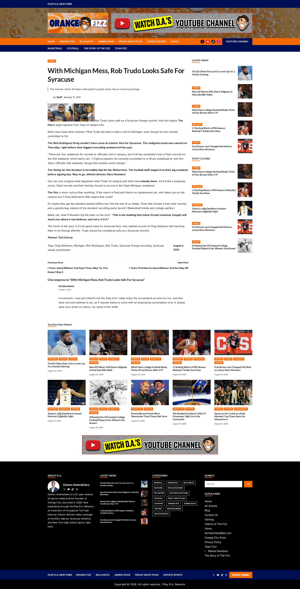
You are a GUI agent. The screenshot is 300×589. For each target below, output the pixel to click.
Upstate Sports (241, 409)
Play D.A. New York (60, 3)
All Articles (211, 505)
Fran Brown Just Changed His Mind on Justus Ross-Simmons (212, 148)
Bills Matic (53, 359)
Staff (59, 97)
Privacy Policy (213, 542)
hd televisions (66, 286)
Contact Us (211, 514)
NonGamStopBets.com (218, 533)
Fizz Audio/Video (175, 488)
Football (52, 61)
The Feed (72, 359)
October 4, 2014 (65, 290)
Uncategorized (174, 509)
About (208, 501)
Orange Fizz (113, 359)
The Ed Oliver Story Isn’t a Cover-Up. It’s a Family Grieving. (66, 365)
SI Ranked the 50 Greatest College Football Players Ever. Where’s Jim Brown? (214, 247)
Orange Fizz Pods (215, 537)
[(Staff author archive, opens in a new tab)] (50, 98)
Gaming (209, 519)
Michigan (79, 245)
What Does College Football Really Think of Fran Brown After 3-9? (213, 111)
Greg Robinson (63, 245)
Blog (207, 510)
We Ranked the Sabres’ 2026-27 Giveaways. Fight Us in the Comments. (189, 416)
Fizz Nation (159, 493)
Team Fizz (211, 546)
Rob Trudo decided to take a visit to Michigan (114, 131)
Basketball (197, 124)
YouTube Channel (241, 574)
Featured (63, 359)
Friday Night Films (176, 498)
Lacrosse (158, 504)
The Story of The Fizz (217, 555)
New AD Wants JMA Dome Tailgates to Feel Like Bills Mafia (212, 93)
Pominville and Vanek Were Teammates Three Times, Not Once (149, 415)
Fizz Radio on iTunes (178, 493)
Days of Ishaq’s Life (92, 124)
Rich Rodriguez (95, 245)
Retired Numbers (218, 551)
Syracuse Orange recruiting (135, 245)
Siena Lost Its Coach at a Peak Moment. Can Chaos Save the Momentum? (229, 416)
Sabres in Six (137, 409)
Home (208, 528)
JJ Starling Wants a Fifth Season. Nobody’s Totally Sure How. (208, 129)
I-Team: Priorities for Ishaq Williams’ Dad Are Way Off (158, 268)
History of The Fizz (216, 524)
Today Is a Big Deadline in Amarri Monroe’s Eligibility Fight (209, 210)
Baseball (158, 483)
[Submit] (248, 484)
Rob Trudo (111, 245)
